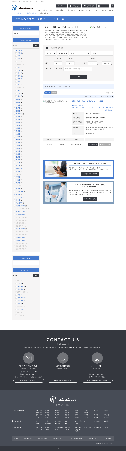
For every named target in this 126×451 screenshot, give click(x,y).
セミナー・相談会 (100, 10)
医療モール (39, 427)
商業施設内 (97, 427)
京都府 (67, 415)
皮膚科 (20, 303)
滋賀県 (77, 415)
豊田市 (18, 128)
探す (36, 45)
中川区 (20, 79)
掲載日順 (47, 92)
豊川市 (18, 116)
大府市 (18, 159)
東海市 (18, 157)
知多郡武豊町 (20, 237)
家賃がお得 (87, 427)
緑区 (19, 90)
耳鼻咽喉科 (21, 298)
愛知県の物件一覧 (32, 13)
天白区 (20, 96)
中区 (19, 67)
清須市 (18, 188)
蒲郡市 (18, 137)
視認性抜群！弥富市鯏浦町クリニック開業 (87, 101)
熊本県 (77, 417)
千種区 (20, 53)
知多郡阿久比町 (22, 226)
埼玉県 (77, 410)
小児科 (20, 283)
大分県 (86, 417)
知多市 (18, 162)
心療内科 (21, 309)
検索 (79, 76)
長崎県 (67, 417)
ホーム (38, 10)
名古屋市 (19, 50)
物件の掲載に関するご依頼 (62, 380)
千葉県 (67, 410)
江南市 (18, 145)
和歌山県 (106, 415)
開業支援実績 (59, 10)
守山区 (20, 87)
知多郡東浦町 (20, 229)
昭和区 (20, 70)
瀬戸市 (18, 108)
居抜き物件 (78, 427)
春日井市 (19, 114)
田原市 (18, 183)
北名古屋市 (19, 191)
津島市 (18, 119)
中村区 (20, 64)
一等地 (106, 427)
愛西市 (19, 185)
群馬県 (106, 410)
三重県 (96, 415)
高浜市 (18, 171)
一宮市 (18, 105)
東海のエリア (21, 13)
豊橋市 (18, 99)
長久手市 (19, 203)
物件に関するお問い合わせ (28, 380)
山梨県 (86, 412)
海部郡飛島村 (21, 223)
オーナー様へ (104, 6)
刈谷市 (18, 125)
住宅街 (67, 429)
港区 (19, 81)
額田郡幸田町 (20, 240)
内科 (19, 280)
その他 (20, 315)
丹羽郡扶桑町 (20, 214)
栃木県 (96, 410)
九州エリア (39, 417)
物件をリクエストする (90, 174)
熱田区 (20, 76)
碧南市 (18, 122)
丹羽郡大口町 (20, 211)
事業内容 (109, 438)
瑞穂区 (20, 73)
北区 (19, 58)
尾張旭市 (19, 168)
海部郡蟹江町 (21, 220)
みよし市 (19, 197)
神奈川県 (57, 410)
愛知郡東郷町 (20, 206)
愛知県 (47, 412)
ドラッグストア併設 (79, 430)
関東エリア (39, 410)
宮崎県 (96, 417)
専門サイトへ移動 (90, 199)
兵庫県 (57, 415)
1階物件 (47, 429)
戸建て (57, 429)
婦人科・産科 (22, 292)
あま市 (18, 200)
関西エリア (39, 415)
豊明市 (18, 177)
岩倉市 (19, 174)
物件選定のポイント (85, 10)
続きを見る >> (109, 110)
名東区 (20, 93)
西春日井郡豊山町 (23, 208)
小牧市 (18, 148)
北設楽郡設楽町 (22, 243)
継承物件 (67, 427)
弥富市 (18, 194)
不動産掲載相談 (89, 6)
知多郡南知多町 (22, 231)
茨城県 (86, 410)
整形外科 (21, 289)
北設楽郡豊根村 (22, 249)
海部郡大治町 (21, 217)
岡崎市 (18, 102)
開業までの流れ (71, 10)
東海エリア (39, 412)
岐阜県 (77, 412)
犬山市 (18, 139)
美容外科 (21, 306)
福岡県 (47, 417)
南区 (19, 84)
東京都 (47, 410)
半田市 (18, 111)
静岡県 (57, 412)
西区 (19, 61)
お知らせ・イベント (94, 438)
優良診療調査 (59, 427)
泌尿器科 (21, 300)
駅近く (47, 427)
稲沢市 (18, 151)
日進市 (18, 180)
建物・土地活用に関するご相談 (97, 380)
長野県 (67, 412)
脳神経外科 (21, 286)
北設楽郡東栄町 (22, 246)
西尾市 (18, 134)
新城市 (18, 154)
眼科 (19, 295)
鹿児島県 (106, 417)
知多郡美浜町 (21, 234)
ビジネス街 (39, 429)
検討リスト (62, 6)
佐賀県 (57, 417)
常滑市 (18, 142)
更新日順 (54, 92)
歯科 (19, 312)
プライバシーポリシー (108, 443)
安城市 (18, 131)
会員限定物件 (75, 6)
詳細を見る (94, 144)
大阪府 (47, 415)
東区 (19, 56)
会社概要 (98, 443)
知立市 (18, 165)
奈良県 (86, 415)
